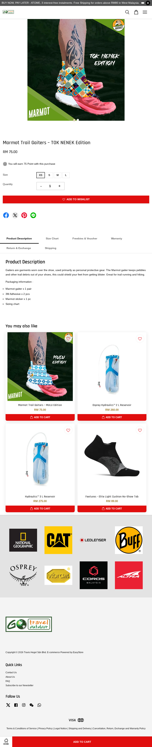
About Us (10, 677)
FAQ (8, 681)
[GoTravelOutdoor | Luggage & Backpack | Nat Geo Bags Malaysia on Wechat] (31, 707)
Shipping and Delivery (80, 728)
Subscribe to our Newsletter (19, 685)
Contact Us (11, 672)
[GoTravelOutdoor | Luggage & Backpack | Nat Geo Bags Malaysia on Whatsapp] (39, 707)
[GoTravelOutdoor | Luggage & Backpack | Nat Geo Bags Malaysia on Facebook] (16, 707)
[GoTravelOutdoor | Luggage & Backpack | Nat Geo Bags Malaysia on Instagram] (23, 707)
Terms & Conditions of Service (21, 728)
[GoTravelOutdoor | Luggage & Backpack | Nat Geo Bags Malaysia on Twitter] (8, 707)
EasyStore (78, 652)
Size (5, 174)
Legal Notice (60, 728)
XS (40, 175)
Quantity (8, 184)
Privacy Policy (45, 728)
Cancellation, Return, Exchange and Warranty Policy (119, 728)
